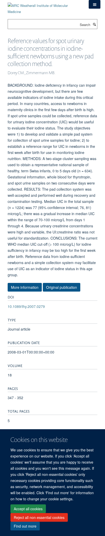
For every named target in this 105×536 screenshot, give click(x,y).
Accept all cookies (28, 508)
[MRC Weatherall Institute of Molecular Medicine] (44, 6)
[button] (94, 4)
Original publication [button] (61, 287)
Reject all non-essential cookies (39, 517)
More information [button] (24, 287)
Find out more (25, 526)
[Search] (94, 24)
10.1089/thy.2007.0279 (26, 306)
